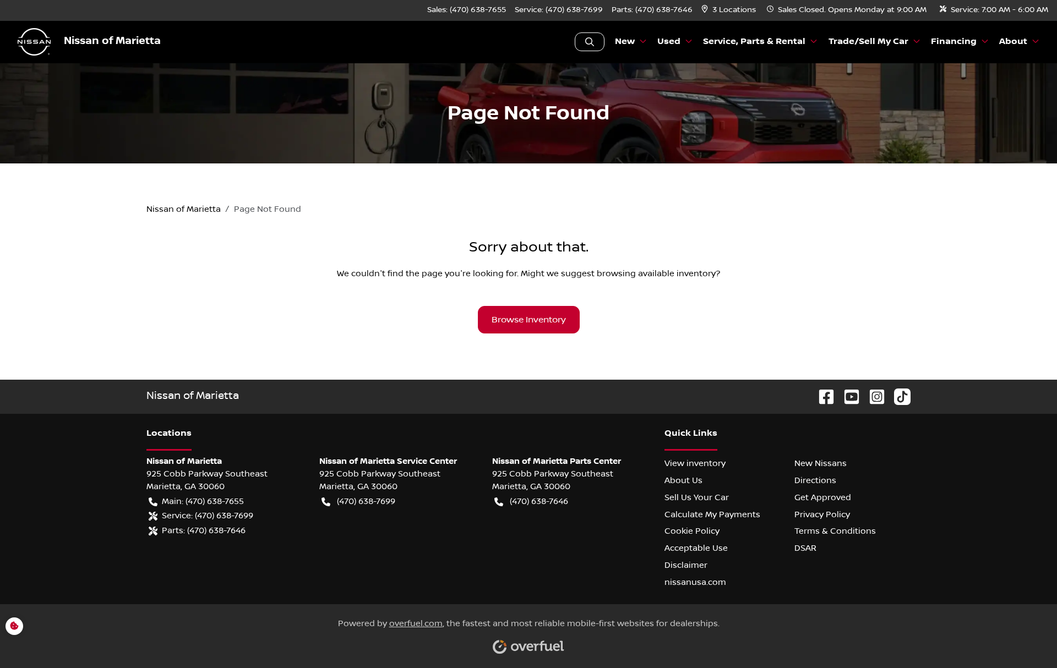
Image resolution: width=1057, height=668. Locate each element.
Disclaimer (685, 565)
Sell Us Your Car (696, 497)
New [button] (625, 41)
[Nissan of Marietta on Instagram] (872, 396)
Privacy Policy (822, 514)
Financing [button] (954, 41)
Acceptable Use (696, 548)
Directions (815, 480)
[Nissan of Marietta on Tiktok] (898, 396)
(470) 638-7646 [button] (539, 501)
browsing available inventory (656, 273)
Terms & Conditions (835, 531)
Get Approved (822, 497)
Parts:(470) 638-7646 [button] (204, 530)
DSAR (805, 548)
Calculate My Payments (712, 514)
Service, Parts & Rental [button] (754, 41)
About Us (683, 480)
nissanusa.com (695, 582)
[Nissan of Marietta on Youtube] (847, 396)
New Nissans (820, 463)
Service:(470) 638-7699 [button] (207, 516)
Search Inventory (589, 41)
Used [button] (668, 41)
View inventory (695, 463)
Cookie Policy (692, 531)
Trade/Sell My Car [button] (868, 41)
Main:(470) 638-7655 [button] (203, 501)
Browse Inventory (529, 320)
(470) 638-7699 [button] (366, 501)
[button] (729, 10)
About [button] (1013, 41)
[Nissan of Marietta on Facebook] (822, 396)
